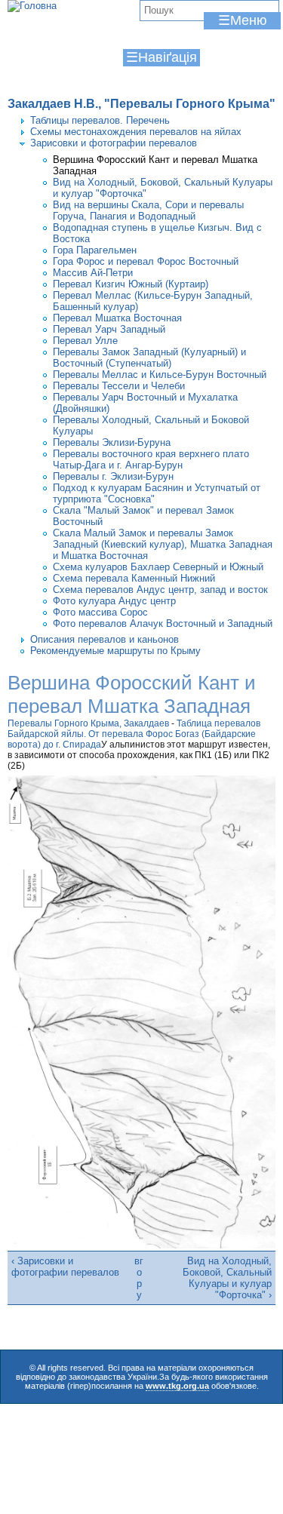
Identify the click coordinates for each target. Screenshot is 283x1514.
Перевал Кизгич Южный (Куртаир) (130, 284)
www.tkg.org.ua (177, 1385)
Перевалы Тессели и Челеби (119, 386)
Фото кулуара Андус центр (114, 601)
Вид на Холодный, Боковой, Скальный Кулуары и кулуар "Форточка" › (227, 1278)
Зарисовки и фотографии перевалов (113, 143)
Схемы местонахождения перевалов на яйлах (135, 131)
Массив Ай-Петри (93, 272)
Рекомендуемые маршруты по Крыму (115, 650)
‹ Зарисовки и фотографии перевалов (65, 1266)
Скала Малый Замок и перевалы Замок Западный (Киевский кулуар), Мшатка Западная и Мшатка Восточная (162, 544)
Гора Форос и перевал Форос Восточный (145, 261)
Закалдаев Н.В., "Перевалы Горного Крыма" (141, 103)
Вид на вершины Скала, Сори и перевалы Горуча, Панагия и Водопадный (148, 210)
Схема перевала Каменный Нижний (134, 578)
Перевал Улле (85, 340)
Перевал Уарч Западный (109, 329)
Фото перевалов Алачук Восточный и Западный (162, 623)
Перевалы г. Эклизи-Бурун (113, 476)
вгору (138, 1278)
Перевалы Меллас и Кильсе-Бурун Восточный (159, 374)
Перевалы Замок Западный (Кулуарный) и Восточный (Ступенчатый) (149, 357)
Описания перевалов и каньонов (104, 639)
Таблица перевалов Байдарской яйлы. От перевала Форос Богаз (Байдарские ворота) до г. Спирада (134, 734)
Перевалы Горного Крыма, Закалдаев (88, 723)
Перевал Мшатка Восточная (117, 318)
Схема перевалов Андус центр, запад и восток (160, 589)
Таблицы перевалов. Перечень (100, 120)
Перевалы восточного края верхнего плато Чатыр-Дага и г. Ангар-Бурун (151, 459)
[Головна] (32, 6)
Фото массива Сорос (100, 612)
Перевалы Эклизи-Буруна (112, 442)
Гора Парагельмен (95, 250)
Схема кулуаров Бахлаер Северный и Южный (158, 567)
